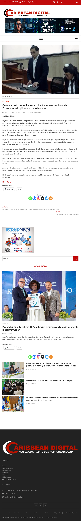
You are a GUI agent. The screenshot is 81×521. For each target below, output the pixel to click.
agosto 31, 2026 (7, 333)
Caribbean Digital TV (11, 479)
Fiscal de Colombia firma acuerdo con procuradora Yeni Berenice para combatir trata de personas (52, 398)
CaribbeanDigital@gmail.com (30, 2)
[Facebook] (34, 198)
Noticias (5, 324)
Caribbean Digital (8, 517)
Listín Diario (6, 182)
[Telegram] (47, 198)
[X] (42, 198)
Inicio (4, 466)
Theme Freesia (27, 517)
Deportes (5, 472)
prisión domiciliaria (35, 112)
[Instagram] (38, 198)
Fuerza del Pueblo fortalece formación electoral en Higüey (49, 380)
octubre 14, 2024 (9, 112)
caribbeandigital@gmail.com (14, 497)
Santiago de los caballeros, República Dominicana (20, 490)
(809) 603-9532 (10, 494)
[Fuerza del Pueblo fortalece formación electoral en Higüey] (13, 387)
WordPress (35, 517)
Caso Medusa (21, 112)
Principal (5, 101)
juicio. (27, 112)
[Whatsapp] (30, 198)
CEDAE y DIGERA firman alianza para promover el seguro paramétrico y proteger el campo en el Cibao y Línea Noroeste (51, 364)
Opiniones (5, 475)
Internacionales (7, 468)
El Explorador (6, 477)
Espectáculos (6, 470)
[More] (51, 198)
